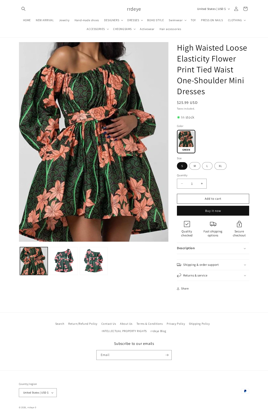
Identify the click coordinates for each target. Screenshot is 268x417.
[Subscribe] (166, 355)
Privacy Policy (176, 324)
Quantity (182, 175)
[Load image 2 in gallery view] (64, 261)
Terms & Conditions (150, 324)
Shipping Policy (199, 324)
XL (220, 166)
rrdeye (30, 407)
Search (59, 324)
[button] (23, 8)
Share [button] (185, 288)
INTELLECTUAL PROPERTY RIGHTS (124, 331)
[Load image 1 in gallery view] (34, 261)
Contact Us (108, 324)
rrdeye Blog (158, 331)
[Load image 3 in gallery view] (94, 261)
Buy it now (213, 211)
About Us (126, 324)
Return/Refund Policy (82, 324)
